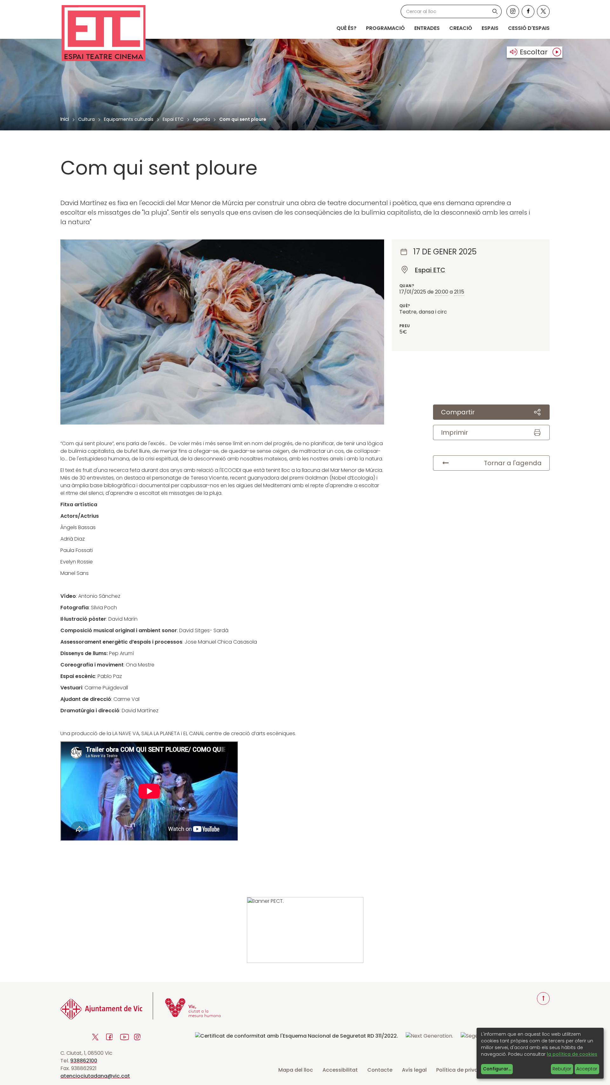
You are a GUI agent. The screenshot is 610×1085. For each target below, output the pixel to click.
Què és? (346, 28)
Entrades (427, 28)
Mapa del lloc (295, 1070)
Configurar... (497, 1069)
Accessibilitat (340, 1070)
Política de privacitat (463, 1070)
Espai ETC (173, 119)
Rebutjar (561, 1069)
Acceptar (586, 1069)
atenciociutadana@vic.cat (95, 1076)
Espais (490, 28)
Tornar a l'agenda (513, 463)
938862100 (83, 1060)
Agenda (201, 119)
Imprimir (454, 432)
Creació (460, 28)
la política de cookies (572, 1054)
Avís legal (414, 1070)
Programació (385, 28)
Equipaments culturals (128, 119)
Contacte (379, 1070)
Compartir (458, 412)
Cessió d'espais (529, 28)
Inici (64, 119)
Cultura (86, 119)
